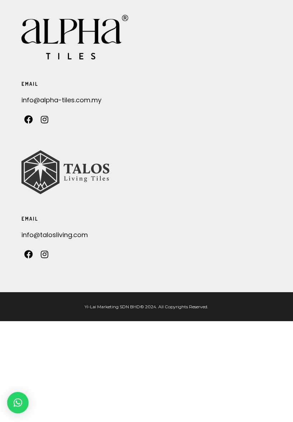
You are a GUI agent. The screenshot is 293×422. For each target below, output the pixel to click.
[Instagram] (44, 121)
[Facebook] (28, 121)
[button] (18, 402)
